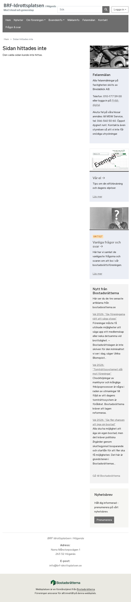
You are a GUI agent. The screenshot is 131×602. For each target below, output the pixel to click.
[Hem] (31, 7)
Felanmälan (89, 20)
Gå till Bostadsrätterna (106, 475)
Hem (8, 20)
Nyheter (18, 20)
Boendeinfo (55, 20)
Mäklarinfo (73, 20)
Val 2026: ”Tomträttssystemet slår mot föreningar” (108, 369)
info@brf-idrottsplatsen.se (65, 565)
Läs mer (97, 196)
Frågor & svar (13, 27)
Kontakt (103, 20)
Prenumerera (104, 519)
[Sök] (106, 9)
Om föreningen (34, 20)
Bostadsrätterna (86, 589)
